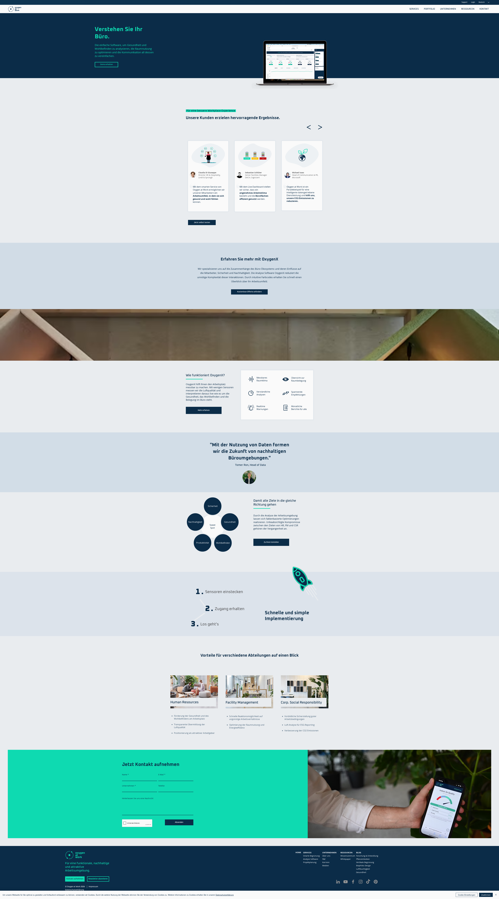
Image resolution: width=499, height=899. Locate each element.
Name (124, 775)
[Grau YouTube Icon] (345, 881)
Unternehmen (128, 786)
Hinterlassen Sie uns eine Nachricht (137, 798)
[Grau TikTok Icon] (368, 881)
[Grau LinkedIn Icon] (338, 881)
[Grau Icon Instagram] (360, 881)
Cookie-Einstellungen (466, 895)
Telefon (161, 786)
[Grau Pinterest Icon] (375, 881)
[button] (413, 9)
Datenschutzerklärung (225, 895)
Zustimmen (486, 895)
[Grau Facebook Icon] (353, 881)
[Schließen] (495, 895)
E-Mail (161, 775)
